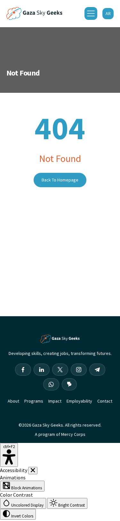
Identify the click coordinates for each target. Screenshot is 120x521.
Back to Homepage (60, 180)
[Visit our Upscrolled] (69, 384)
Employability (79, 401)
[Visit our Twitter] (60, 370)
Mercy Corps (73, 434)
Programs (33, 401)
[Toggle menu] (90, 13)
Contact (104, 401)
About (13, 401)
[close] (32, 470)
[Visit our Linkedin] (42, 370)
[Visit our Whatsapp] (51, 384)
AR (108, 13)
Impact (54, 401)
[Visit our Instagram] (79, 370)
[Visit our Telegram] (97, 370)
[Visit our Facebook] (23, 370)
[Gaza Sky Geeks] (34, 13)
